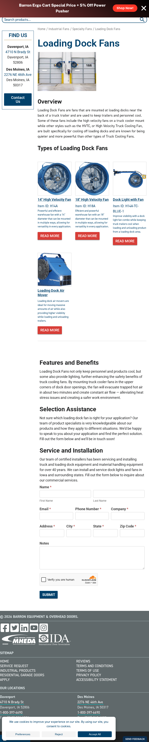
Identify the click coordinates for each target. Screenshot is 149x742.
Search (143, 20)
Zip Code (128, 526)
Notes (44, 543)
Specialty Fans (82, 29)
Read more (49, 236)
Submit (48, 595)
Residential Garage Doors (22, 675)
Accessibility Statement (96, 679)
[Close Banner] (143, 8)
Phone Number (88, 509)
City (70, 526)
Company (119, 509)
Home (41, 29)
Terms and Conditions (94, 666)
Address (47, 526)
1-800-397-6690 (11, 712)
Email (45, 509)
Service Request (14, 666)
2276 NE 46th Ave (18, 75)
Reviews (83, 661)
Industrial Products (18, 670)
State (98, 526)
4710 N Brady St (17, 52)
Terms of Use (87, 670)
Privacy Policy (88, 675)
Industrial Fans (59, 29)
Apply (5, 679)
